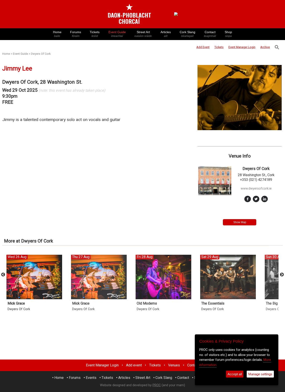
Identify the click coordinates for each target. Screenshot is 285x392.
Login (241, 47)
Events (91, 378)
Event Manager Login (102, 365)
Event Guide (117, 34)
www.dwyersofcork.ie (256, 188)
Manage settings (260, 374)
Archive (265, 47)
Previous (3, 275)
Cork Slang (187, 34)
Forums (75, 34)
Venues (174, 365)
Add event (134, 365)
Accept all (235, 374)
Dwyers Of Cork (41, 53)
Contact (210, 34)
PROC (157, 385)
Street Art (143, 34)
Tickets (95, 34)
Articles (166, 34)
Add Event (203, 47)
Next (282, 275)
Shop (228, 34)
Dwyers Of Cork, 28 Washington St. (42, 82)
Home (57, 34)
